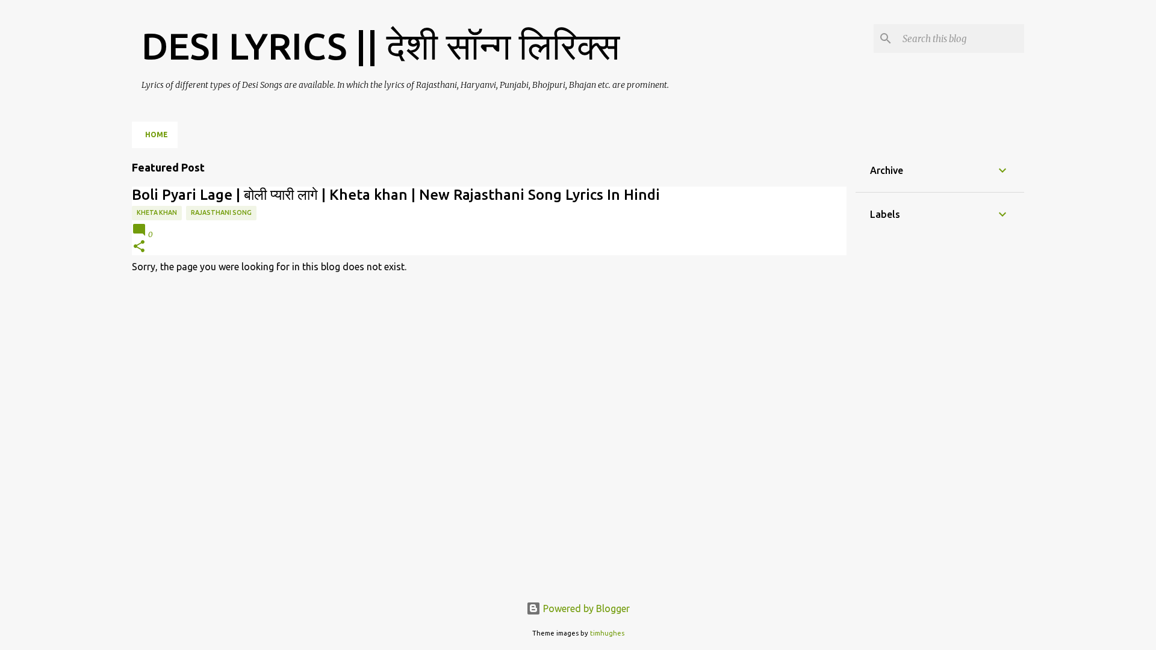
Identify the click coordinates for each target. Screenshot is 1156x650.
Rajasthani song (221, 212)
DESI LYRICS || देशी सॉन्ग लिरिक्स (380, 46)
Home (156, 134)
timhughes (607, 633)
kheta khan (157, 212)
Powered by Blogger (585, 608)
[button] (139, 247)
